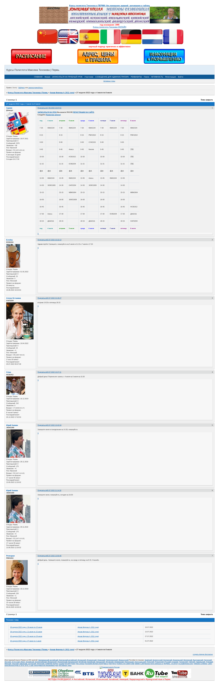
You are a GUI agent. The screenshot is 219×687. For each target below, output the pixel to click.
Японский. (41, 663)
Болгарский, (168, 660)
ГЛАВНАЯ (38, 77)
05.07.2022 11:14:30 (54, 490)
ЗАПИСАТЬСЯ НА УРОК (47, 112)
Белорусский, (158, 660)
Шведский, (24, 663)
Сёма (8, 372)
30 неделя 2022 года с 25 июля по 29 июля (26, 636)
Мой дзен (54, 665)
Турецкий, (209, 662)
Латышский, (101, 662)
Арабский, (149, 660)
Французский (124, 660)
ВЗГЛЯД (68, 663)
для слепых (80, 663)
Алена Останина (13, 298)
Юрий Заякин (12, 425)
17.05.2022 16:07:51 (54, 108)
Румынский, (159, 662)
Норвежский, (119, 662)
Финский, (8, 663)
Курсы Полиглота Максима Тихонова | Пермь (28, 93)
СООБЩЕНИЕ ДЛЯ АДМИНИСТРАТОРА (112, 77)
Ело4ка (9, 240)
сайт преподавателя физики (40, 665)
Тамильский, (201, 662)
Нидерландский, (112, 660)
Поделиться (42, 108)
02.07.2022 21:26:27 (54, 298)
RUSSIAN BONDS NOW (94, 663)
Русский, (168, 662)
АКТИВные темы (65, 665)
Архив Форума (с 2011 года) (62, 93)
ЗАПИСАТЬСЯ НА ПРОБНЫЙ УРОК (67, 77)
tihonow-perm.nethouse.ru (153, 663)
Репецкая (10, 556)
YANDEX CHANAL (200, 663)
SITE (23, 665)
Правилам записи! (53, 115)
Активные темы (109, 81)
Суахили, (175, 662)
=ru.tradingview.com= (185, 663)
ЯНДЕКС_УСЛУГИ (171, 663)
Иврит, (23, 662)
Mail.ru (105, 663)
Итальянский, (92, 660)
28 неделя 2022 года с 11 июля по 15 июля (26, 632)
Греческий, (208, 660)
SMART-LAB (139, 663)
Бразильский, (178, 660)
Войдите (21, 88)
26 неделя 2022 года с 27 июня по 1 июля (25, 641)
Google (61, 663)
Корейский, (91, 662)
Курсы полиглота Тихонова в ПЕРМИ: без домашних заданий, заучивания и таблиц (109, 5)
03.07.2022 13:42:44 (54, 425)
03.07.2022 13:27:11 (54, 372)
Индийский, (30, 662)
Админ (9, 108)
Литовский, (110, 662)
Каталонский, (73, 662)
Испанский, (82, 660)
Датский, (8, 662)
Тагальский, (184, 662)
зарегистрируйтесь (35, 88)
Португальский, (141, 662)
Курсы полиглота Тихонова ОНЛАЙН (109, 27)
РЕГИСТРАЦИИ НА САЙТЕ (83, 112)
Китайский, (83, 662)
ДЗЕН (73, 663)
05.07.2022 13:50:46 (54, 556)
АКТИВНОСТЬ (157, 77)
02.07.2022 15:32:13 (54, 240)
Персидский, (130, 662)
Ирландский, (53, 662)
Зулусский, (16, 662)
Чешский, (16, 663)
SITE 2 (27, 665)
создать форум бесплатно (203, 654)
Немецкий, (101, 660)
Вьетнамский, (198, 660)
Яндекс (55, 663)
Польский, (151, 662)
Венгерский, (188, 660)
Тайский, (192, 662)
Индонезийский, (41, 662)
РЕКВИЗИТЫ (136, 77)
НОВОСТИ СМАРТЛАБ (125, 663)
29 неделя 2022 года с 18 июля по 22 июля (26, 627)
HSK (110, 663)
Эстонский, (32, 663)
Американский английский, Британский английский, (58, 660)
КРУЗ (114, 663)
